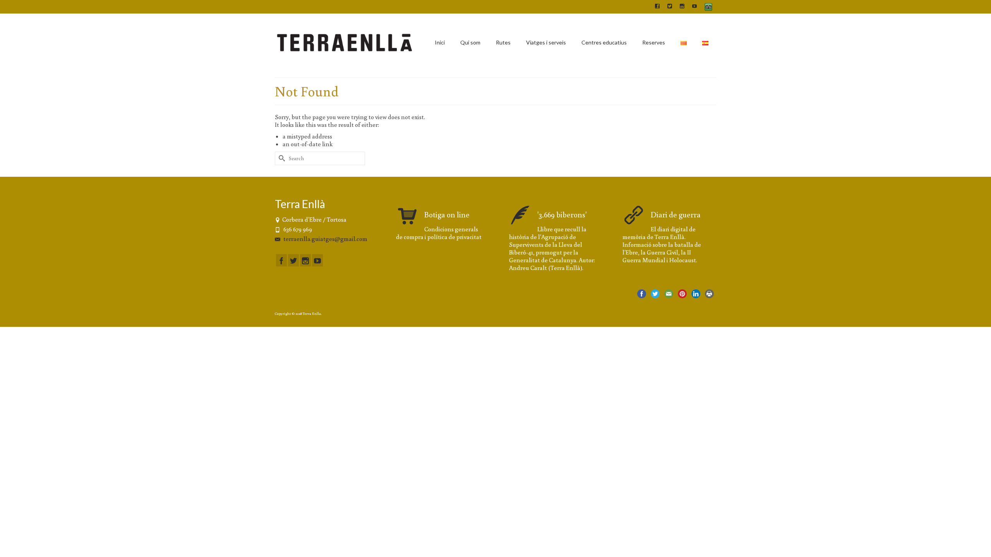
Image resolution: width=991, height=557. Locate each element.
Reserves (653, 42)
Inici (440, 42)
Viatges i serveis (546, 42)
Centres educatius (604, 42)
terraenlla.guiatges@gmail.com (324, 239)
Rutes (503, 42)
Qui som (470, 42)
